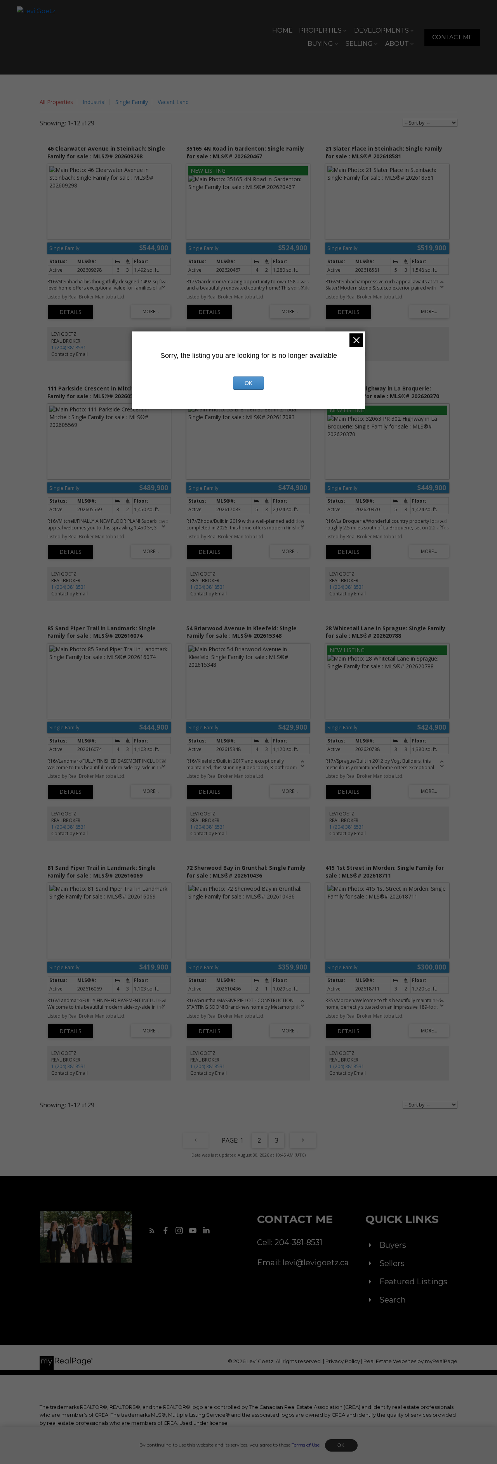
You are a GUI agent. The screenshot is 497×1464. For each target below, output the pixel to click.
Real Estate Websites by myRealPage (410, 1361)
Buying (320, 43)
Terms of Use (306, 1445)
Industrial (94, 102)
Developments (381, 30)
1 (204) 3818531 (68, 347)
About (397, 43)
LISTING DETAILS (70, 312)
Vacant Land (173, 102)
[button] (452, 37)
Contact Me (452, 37)
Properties (320, 30)
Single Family (131, 102)
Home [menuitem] (282, 30)
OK (341, 1445)
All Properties (56, 102)
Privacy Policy (342, 1361)
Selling (359, 43)
